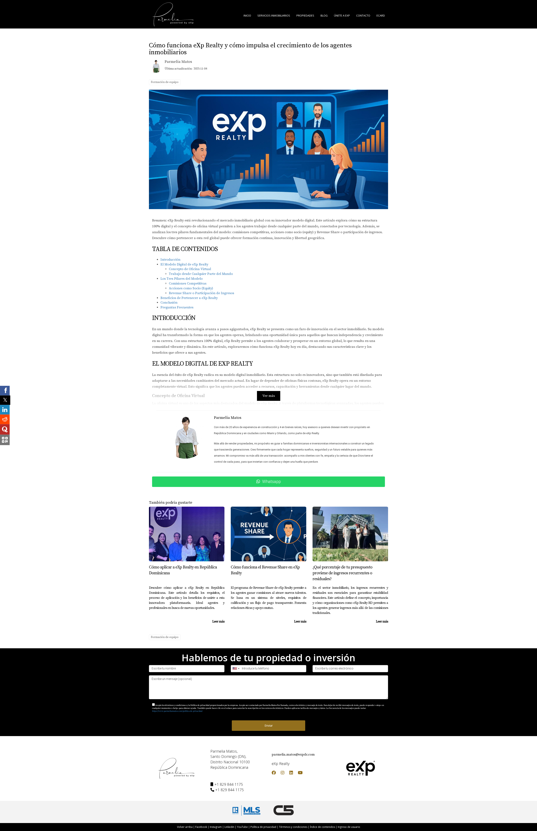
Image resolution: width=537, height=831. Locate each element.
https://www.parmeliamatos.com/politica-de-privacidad (177, 711)
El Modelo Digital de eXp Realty (184, 264)
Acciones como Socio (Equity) (191, 288)
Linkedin (229, 827)
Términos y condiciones (293, 827)
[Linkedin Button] (291, 773)
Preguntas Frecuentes (176, 307)
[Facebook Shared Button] (5, 390)
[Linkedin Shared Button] (5, 410)
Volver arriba (185, 827)
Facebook (201, 827)
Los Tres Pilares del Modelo (181, 279)
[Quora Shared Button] (5, 429)
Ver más (268, 396)
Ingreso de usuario (349, 827)
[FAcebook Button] (274, 773)
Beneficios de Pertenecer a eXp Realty (189, 298)
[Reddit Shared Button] (5, 419)
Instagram (216, 827)
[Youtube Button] (300, 773)
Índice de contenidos (322, 827)
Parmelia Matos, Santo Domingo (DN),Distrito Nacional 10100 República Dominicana (230, 759)
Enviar (269, 725)
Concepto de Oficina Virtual (190, 269)
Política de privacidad (263, 827)
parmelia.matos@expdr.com (293, 754)
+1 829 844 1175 (228, 784)
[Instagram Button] (282, 773)
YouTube (242, 827)
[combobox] (236, 668)
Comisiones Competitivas (187, 283)
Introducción (170, 260)
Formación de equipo (165, 82)
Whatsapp (271, 481)
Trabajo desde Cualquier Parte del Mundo (201, 274)
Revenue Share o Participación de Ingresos (201, 293)
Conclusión (168, 302)
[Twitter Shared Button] (5, 400)
